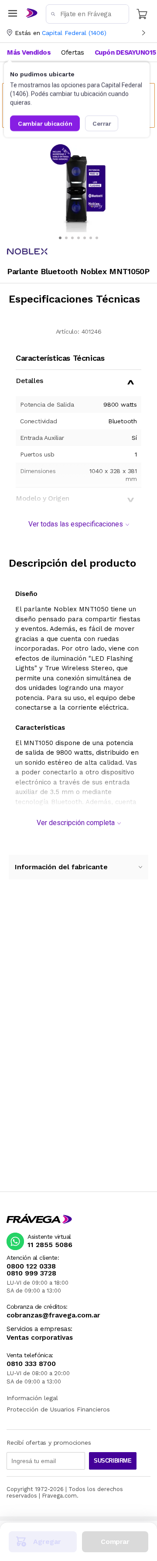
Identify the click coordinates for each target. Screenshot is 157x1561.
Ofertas (72, 52)
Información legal (32, 1397)
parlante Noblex (50, 609)
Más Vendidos (29, 52)
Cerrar (101, 123)
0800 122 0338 (31, 1266)
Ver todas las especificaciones (75, 524)
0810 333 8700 (31, 1363)
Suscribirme (113, 1460)
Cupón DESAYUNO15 (125, 52)
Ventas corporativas (40, 1338)
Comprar (115, 1541)
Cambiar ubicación (45, 123)
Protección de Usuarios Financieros (58, 1409)
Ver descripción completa (76, 823)
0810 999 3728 (31, 1273)
